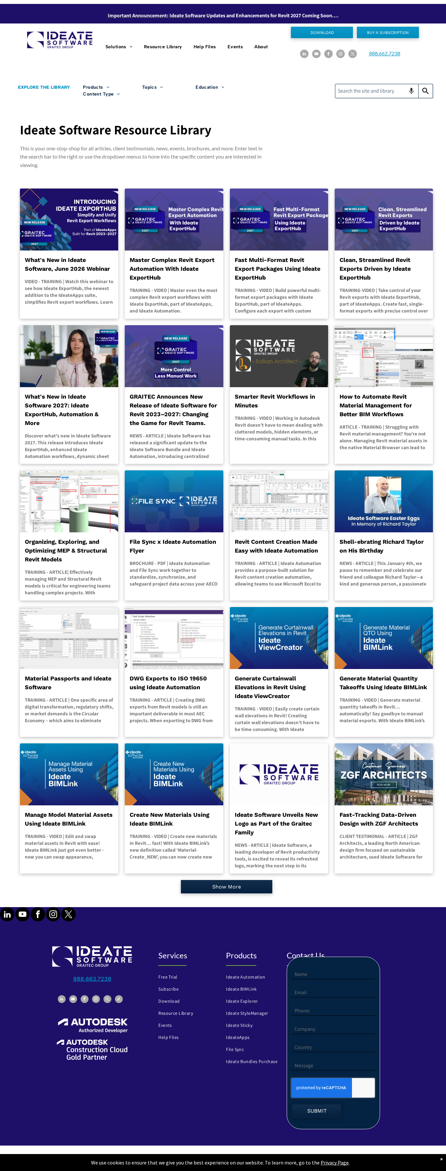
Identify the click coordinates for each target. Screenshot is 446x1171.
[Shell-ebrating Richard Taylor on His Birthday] (384, 501)
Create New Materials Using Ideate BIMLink (169, 819)
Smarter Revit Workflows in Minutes (275, 401)
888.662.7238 (384, 53)
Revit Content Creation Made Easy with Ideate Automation (276, 546)
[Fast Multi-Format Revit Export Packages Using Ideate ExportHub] (279, 220)
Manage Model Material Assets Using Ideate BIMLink (69, 819)
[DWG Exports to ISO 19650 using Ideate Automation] (174, 638)
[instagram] (340, 55)
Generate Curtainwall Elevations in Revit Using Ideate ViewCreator (270, 687)
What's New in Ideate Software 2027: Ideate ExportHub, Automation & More (62, 409)
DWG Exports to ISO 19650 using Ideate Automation (168, 683)
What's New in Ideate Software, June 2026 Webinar (67, 264)
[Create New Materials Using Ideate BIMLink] (174, 774)
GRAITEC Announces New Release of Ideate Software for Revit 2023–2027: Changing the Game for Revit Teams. (173, 409)
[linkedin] (304, 55)
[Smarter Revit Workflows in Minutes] (279, 356)
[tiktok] (119, 1000)
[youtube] (316, 55)
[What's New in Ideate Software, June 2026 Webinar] (69, 220)
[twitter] (352, 55)
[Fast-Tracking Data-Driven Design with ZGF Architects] (384, 774)
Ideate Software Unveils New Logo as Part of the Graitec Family (276, 823)
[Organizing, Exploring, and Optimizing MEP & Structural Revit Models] (69, 501)
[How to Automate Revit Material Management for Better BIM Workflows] (384, 356)
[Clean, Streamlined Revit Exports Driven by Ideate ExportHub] (384, 220)
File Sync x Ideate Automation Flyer (173, 546)
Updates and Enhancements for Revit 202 (252, 15)
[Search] (426, 91)
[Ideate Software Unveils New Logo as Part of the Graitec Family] (279, 774)
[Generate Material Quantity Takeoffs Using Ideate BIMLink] (384, 638)
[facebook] (328, 55)
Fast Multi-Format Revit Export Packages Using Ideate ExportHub (277, 268)
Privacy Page (335, 1162)
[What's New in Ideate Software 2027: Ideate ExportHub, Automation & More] (69, 356)
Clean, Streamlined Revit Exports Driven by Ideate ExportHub (375, 268)
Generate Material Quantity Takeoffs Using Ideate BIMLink (383, 683)
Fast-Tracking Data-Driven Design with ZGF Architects (379, 819)
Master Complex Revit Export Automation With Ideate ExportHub (172, 268)
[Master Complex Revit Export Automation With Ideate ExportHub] (174, 220)
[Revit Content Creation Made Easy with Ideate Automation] (279, 501)
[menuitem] (120, 46)
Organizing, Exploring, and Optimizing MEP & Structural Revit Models (66, 550)
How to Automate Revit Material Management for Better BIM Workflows (376, 405)
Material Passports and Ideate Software (68, 683)
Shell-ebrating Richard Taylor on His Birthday (382, 546)
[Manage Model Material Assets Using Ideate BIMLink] (69, 774)
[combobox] (377, 91)
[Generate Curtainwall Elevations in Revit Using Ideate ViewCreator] (279, 638)
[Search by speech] (411, 91)
